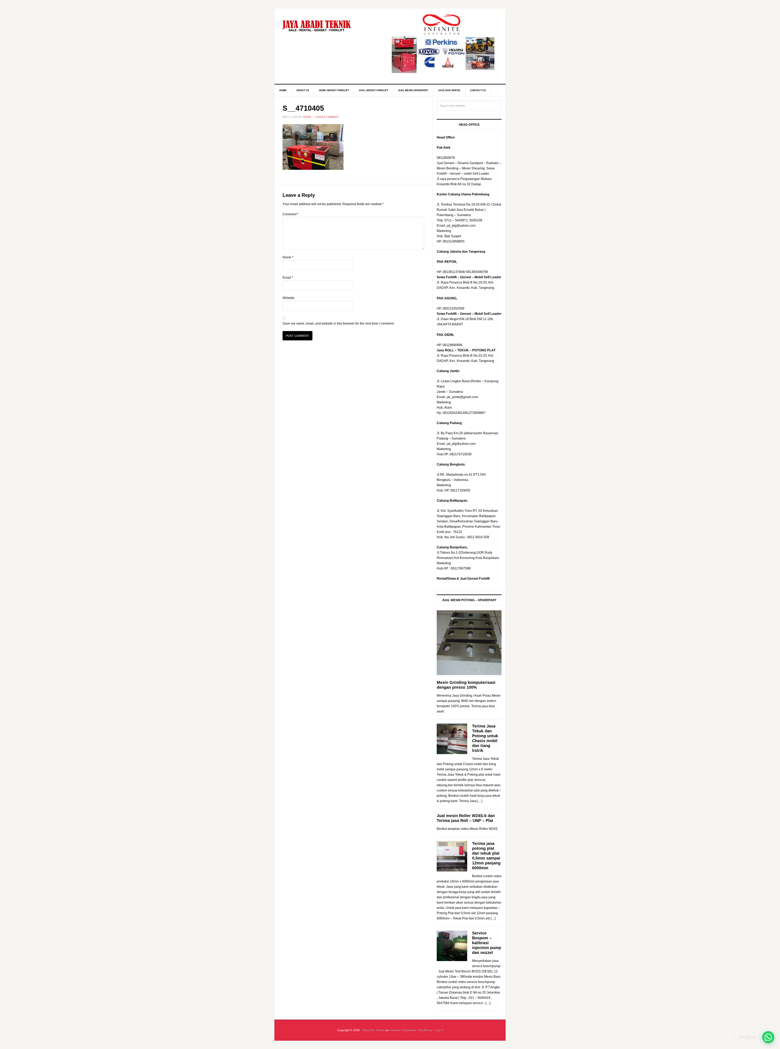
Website (288, 298)
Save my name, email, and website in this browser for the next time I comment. (338, 323)
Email (288, 277)
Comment (291, 214)
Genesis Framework (403, 1030)
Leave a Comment (327, 117)
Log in (439, 1030)
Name (288, 257)
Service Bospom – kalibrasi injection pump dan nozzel (486, 943)
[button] (768, 1037)
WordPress (425, 1030)
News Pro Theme (373, 1030)
